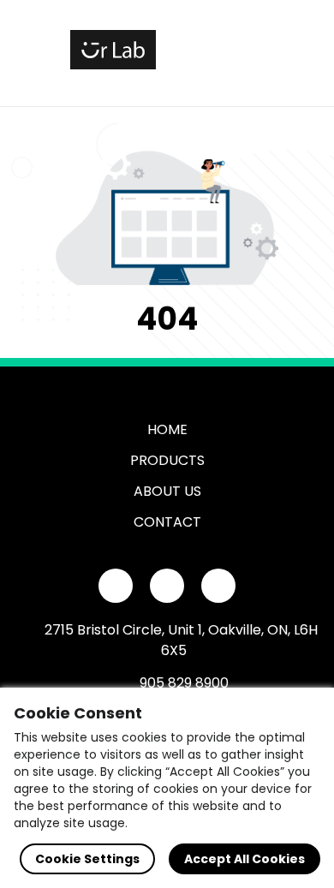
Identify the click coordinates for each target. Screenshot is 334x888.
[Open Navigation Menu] (245, 49)
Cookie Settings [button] (87, 858)
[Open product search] (209, 49)
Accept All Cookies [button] (244, 858)
